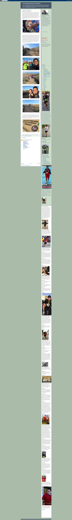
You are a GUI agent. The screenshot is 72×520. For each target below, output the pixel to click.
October (44, 78)
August (44, 80)
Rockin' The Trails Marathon (46, 76)
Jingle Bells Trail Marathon (46, 73)
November (44, 77)
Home (31, 163)
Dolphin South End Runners (46, 157)
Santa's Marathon (45, 70)
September (44, 79)
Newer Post (22, 163)
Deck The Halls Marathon (46, 71)
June (44, 82)
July (44, 81)
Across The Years (45, 69)
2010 (43, 88)
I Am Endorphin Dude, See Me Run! (31, 3)
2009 (43, 89)
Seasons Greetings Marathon (46, 72)
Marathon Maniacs (45, 160)
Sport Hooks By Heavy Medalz (46, 163)
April (44, 84)
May (44, 83)
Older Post (39, 163)
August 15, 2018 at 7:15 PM (28, 139)
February (44, 86)
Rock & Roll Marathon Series (46, 162)
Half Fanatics (44, 158)
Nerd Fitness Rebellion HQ (46, 161)
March (44, 85)
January (44, 87)
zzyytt (24, 139)
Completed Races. (45, 42)
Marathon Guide (44, 159)
